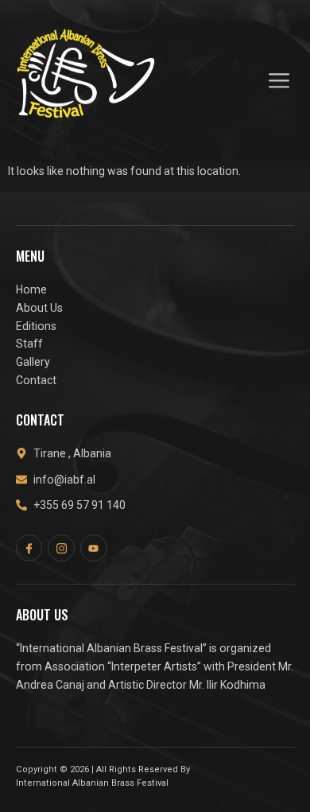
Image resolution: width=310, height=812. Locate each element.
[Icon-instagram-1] (61, 547)
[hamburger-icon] (268, 81)
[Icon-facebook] (29, 547)
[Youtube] (93, 547)
